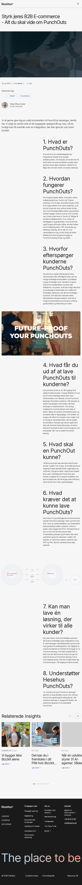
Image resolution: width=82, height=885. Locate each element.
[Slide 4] (38, 784)
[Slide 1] (34, 784)
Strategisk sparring (31, 811)
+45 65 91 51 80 (70, 819)
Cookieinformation (31, 876)
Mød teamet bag (50, 817)
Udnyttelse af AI (30, 831)
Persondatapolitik (48, 876)
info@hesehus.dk (70, 823)
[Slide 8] (45, 784)
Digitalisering (28, 816)
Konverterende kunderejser (29, 821)
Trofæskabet (49, 821)
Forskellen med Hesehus (49, 811)
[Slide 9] (46, 784)
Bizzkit (12, 96)
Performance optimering (29, 836)
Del (30, 83)
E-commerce (25, 96)
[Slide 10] (48, 784)
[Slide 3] (37, 784)
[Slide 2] (35, 784)
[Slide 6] (42, 784)
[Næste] (77, 716)
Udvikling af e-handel (31, 826)
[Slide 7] (43, 784)
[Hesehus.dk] (7, 4)
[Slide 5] (40, 784)
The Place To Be (50, 826)
